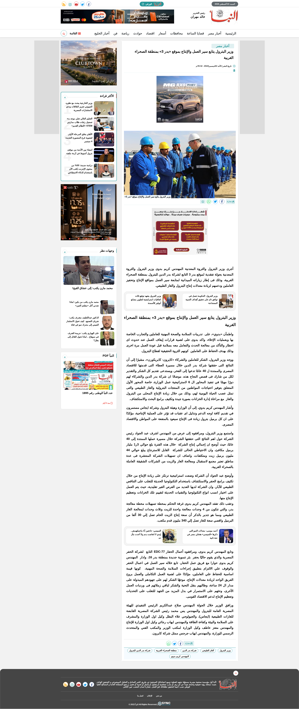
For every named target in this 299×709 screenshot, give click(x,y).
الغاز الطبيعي (208, 650)
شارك (229, 201)
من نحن (159, 696)
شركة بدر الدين (189, 650)
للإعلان (149, 696)
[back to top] (235, 673)
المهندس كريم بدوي (180, 656)
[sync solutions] (164, 704)
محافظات (176, 33)
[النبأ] (223, 16)
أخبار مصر (214, 33)
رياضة (125, 33)
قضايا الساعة (195, 33)
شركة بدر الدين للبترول (139, 650)
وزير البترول (225, 650)
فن (115, 33)
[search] (64, 33)
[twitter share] (215, 201)
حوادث (137, 33)
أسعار (162, 33)
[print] (203, 201)
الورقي (148, 4)
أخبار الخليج (101, 33)
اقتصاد (150, 33)
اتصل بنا (140, 696)
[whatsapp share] (208, 201)
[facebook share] (221, 201)
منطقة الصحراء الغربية (166, 650)
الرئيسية (230, 33)
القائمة (74, 33)
